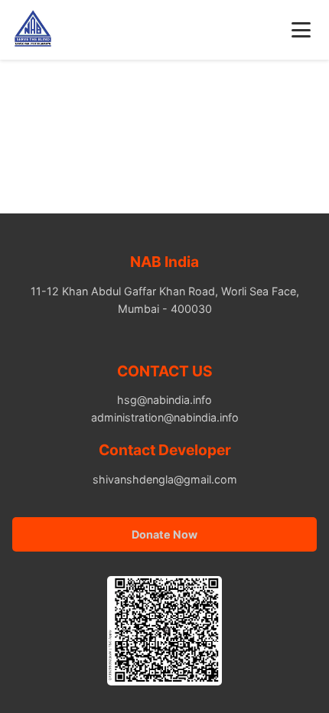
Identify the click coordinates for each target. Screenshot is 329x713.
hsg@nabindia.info (164, 399)
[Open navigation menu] (301, 30)
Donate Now (164, 534)
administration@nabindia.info (165, 417)
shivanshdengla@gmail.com (165, 479)
